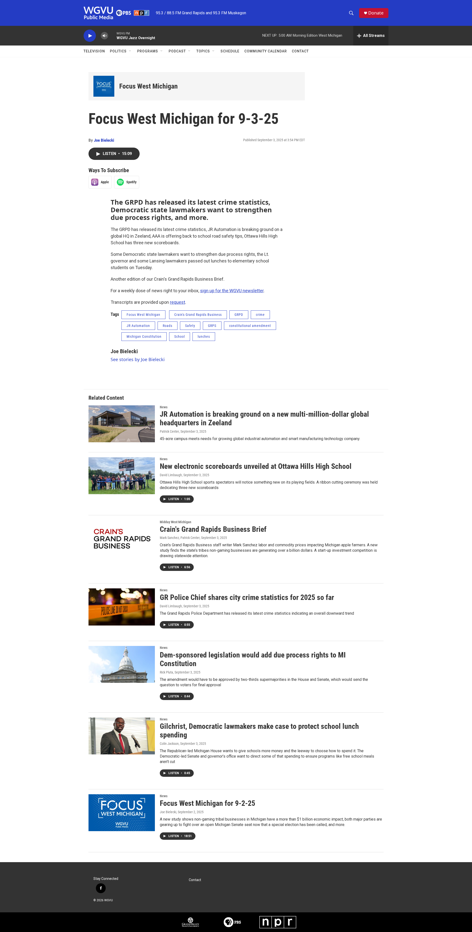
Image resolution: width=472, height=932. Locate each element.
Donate (376, 12)
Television (94, 51)
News (163, 407)
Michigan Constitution (144, 336)
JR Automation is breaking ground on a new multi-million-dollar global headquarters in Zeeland (264, 418)
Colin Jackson (169, 744)
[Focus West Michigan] (103, 86)
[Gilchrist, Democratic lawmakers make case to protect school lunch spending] (121, 736)
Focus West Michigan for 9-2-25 (207, 803)
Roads (167, 326)
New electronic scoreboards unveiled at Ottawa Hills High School (256, 466)
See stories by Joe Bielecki (138, 359)
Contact (300, 51)
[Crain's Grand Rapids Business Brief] (121, 538)
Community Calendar (265, 51)
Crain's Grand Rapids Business (198, 315)
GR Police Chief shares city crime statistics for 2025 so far (247, 597)
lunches (204, 336)
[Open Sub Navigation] (130, 51)
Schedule (230, 51)
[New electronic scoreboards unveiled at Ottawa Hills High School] (121, 475)
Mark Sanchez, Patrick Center (180, 538)
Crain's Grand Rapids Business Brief (213, 529)
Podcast (177, 51)
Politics (118, 51)
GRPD (239, 315)
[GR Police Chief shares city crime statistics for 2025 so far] (121, 606)
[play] (90, 36)
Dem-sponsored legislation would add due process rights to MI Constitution (253, 659)
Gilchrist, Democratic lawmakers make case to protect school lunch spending (259, 730)
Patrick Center (169, 431)
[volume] (104, 35)
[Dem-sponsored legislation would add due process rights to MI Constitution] (121, 664)
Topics (203, 51)
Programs (147, 51)
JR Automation (138, 326)
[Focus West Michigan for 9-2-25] (121, 812)
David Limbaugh (171, 475)
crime (260, 315)
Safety (190, 326)
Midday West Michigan (175, 522)
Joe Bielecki (104, 140)
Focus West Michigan (148, 86)
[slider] (112, 35)
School (179, 336)
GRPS (212, 326)
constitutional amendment (250, 326)
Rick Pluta (166, 672)
